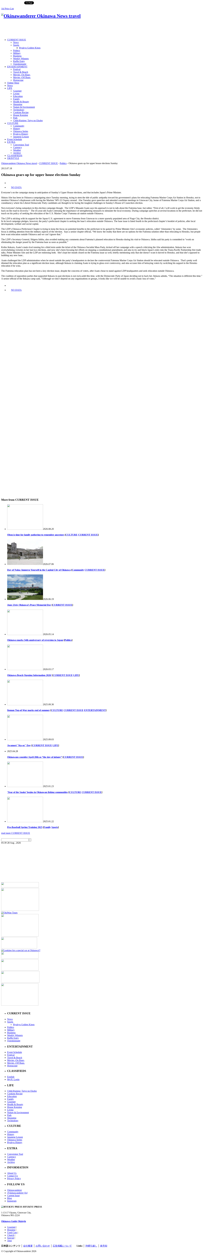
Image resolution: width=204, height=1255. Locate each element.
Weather (17, 150)
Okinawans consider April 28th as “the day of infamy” (34, 757)
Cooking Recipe (21, 112)
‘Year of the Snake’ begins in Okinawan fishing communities (37, 792)
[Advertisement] (55, 28)
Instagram (11, 1201)
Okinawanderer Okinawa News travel (19, 163)
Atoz (9, 1240)
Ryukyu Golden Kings (29, 48)
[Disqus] (102, 373)
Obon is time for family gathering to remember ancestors (35, 534)
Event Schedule (14, 139)
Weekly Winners (21, 58)
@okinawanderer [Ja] (17, 1193)
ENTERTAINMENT (17, 66)
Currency (17, 147)
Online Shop (13, 83)
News (16, 42)
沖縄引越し (91, 1246)
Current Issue (13, 1195)
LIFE (9, 88)
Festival (16, 69)
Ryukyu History (20, 134)
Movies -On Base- (21, 74)
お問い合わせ (43, 1246)
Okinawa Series (20, 131)
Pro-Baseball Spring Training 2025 (24, 827)
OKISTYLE (13, 158)
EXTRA (11, 142)
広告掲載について (62, 1246)
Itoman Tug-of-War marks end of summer (28, 710)
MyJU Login (13, 1079)
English (10, 1076)
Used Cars (12, 1232)
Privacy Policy (14, 1178)
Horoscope (18, 80)
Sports (16, 45)
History (16, 128)
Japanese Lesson (21, 136)
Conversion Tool (21, 144)
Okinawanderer (14, 1190)
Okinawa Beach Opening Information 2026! (29, 675)
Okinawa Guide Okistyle (13, 1221)
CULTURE (12, 123)
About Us (11, 1173)
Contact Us (12, 1176)
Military (17, 53)
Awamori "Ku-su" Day (19, 745)
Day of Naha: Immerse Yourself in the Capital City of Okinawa (39, 570)
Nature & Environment (24, 107)
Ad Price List (7, 8)
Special (10, 1238)
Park (15, 118)
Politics (16, 50)
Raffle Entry (19, 61)
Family (16, 99)
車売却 (103, 1246)
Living (16, 93)
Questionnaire (19, 64)
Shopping (17, 104)
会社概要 (28, 1246)
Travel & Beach (20, 72)
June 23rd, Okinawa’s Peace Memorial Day (29, 605)
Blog (9, 1198)
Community (18, 126)
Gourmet (17, 91)
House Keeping (20, 115)
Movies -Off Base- (22, 77)
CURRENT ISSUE (16, 39)
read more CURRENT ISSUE (15, 833)
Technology (18, 109)
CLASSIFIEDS (14, 155)
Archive (17, 153)
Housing (11, 1230)
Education (18, 96)
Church (10, 1235)
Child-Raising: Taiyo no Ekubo (28, 120)
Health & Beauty (21, 101)
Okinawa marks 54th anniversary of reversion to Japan (35, 640)
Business (17, 56)
